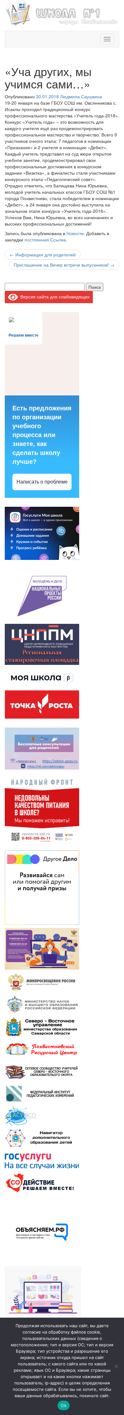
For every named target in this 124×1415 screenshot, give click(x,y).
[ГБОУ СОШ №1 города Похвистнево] (62, 12)
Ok (63, 1405)
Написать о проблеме (42, 481)
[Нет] (116, 1366)
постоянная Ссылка (45, 239)
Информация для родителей (43, 254)
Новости (75, 233)
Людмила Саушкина (81, 96)
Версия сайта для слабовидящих (54, 296)
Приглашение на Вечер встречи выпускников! (64, 264)
